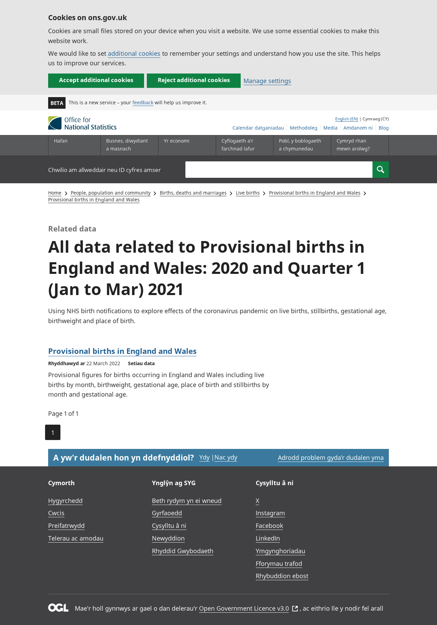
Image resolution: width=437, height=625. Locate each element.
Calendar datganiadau (258, 127)
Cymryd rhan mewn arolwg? (353, 144)
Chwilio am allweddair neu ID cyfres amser (104, 170)
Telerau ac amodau (75, 538)
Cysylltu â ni (169, 525)
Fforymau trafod (279, 563)
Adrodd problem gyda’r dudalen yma (331, 457)
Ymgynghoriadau (280, 551)
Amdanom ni (358, 127)
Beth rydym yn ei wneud (187, 500)
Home (54, 192)
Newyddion (168, 538)
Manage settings (267, 81)
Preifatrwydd (66, 525)
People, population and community (111, 192)
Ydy (204, 457)
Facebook (269, 525)
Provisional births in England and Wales (315, 192)
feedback (142, 102)
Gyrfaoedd (167, 513)
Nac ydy (225, 457)
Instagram (270, 513)
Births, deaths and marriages (193, 192)
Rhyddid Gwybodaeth (182, 551)
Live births (248, 192)
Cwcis (56, 513)
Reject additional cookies (194, 80)
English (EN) (346, 119)
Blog (384, 127)
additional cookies (134, 53)
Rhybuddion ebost (282, 576)
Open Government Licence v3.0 (244, 608)
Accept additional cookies (96, 80)
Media (330, 127)
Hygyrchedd (65, 500)
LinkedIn (268, 538)
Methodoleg (304, 127)
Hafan (61, 140)
